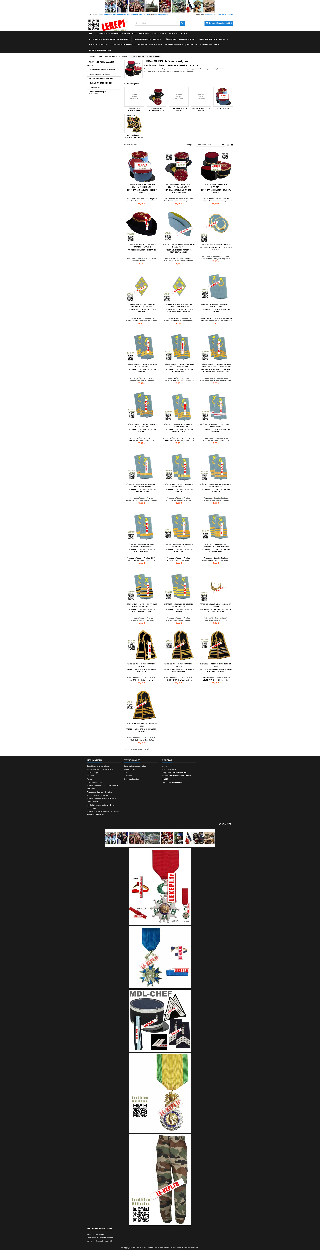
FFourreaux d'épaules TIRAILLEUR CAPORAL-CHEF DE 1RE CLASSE (215, 371)
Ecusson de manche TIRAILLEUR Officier (142, 311)
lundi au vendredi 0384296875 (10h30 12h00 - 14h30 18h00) (121, 14)
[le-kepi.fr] (160, 6)
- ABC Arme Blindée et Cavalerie (100, 1238)
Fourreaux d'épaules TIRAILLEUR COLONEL (179, 610)
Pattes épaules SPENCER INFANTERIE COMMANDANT (178, 670)
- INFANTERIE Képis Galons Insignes (100, 63)
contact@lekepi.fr (161, 14)
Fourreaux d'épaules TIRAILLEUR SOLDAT (216, 311)
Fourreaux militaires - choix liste (99, 792)
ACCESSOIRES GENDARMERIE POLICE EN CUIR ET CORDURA (121, 33)
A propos (90, 779)
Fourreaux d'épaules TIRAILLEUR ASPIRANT (179, 490)
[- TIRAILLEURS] (223, 97)
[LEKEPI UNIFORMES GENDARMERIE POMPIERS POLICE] (160, 838)
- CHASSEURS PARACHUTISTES (102, 70)
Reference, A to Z (210, 144)
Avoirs (126, 772)
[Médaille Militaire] (160, 1093)
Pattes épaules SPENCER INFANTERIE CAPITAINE (141, 670)
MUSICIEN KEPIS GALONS (100, 50)
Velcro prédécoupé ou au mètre (100, 1241)
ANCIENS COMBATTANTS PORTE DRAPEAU (170, 33)
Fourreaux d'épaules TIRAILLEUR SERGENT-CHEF (179, 430)
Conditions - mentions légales (99, 766)
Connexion (209, 14)
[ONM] (160, 957)
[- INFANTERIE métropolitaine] (134, 97)
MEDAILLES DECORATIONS (149, 44)
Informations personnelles (135, 766)
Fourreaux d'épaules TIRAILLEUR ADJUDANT (216, 430)
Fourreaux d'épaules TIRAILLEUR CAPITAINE (179, 550)
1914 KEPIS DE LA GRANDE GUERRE (180, 39)
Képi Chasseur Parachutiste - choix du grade (178, 191)
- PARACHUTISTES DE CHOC (100, 83)
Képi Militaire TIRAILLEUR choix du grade (142, 191)
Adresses (128, 776)
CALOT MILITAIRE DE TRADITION (147, 39)
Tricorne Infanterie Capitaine (142, 250)
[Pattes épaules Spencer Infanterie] (134, 123)
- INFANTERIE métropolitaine (101, 78)
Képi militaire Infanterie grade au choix (216, 191)
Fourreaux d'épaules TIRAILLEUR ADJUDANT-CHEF (142, 490)
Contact (167, 760)
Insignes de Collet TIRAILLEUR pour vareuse (216, 249)
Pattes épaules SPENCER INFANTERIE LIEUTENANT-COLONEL (216, 670)
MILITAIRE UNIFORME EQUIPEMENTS (180, 44)
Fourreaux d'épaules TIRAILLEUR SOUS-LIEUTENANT (142, 550)
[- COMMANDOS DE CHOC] (179, 97)
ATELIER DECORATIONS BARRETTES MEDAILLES (109, 39)
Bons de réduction (131, 779)
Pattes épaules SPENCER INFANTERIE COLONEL (141, 730)
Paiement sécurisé (94, 782)
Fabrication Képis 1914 (95, 1234)
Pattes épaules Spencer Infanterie (99, 93)
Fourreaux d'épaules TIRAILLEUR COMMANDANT (216, 550)
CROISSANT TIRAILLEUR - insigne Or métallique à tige (215, 610)
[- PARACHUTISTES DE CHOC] (201, 97)
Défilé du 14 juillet (93, 772)
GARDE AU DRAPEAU (98, 44)
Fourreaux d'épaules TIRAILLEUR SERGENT (142, 430)
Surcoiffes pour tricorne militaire (100, 769)
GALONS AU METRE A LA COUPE (212, 39)
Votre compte (132, 760)
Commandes (129, 769)
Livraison (90, 776)
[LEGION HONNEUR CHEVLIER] (160, 886)
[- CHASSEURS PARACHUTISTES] (156, 97)
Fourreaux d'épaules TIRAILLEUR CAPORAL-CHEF (179, 371)
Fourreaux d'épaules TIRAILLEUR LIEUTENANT (216, 490)
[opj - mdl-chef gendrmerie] (160, 1020)
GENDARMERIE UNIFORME (122, 44)
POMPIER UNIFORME (209, 44)
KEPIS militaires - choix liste (97, 795)
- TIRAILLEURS (94, 87)
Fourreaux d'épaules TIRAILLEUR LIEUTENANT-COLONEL (142, 610)
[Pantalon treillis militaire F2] (160, 1179)
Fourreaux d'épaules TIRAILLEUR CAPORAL (142, 371)
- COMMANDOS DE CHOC (99, 74)
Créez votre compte (225, 14)
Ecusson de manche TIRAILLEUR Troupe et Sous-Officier (179, 311)
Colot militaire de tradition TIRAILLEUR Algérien (178, 251)
